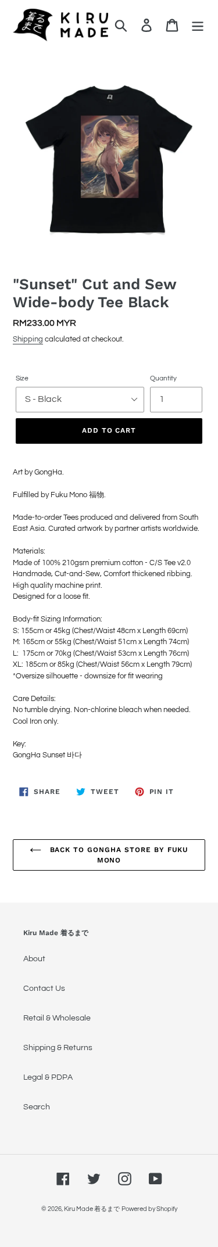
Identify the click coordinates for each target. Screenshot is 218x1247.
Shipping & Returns (57, 1048)
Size (22, 378)
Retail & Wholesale (57, 1018)
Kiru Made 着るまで (92, 1209)
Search (36, 1107)
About (34, 959)
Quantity (163, 378)
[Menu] (197, 25)
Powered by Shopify (149, 1209)
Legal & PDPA (48, 1077)
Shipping (28, 339)
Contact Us (44, 988)
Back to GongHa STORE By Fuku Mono (118, 855)
